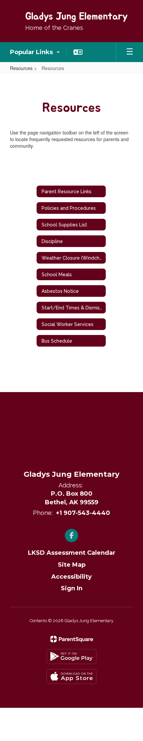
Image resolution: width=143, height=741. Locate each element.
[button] (35, 52)
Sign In (71, 588)
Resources (21, 68)
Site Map (71, 564)
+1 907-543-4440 (83, 513)
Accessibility (71, 576)
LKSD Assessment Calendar (71, 552)
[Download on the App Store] (71, 676)
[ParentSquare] (72, 639)
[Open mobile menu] (129, 52)
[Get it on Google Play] (71, 656)
